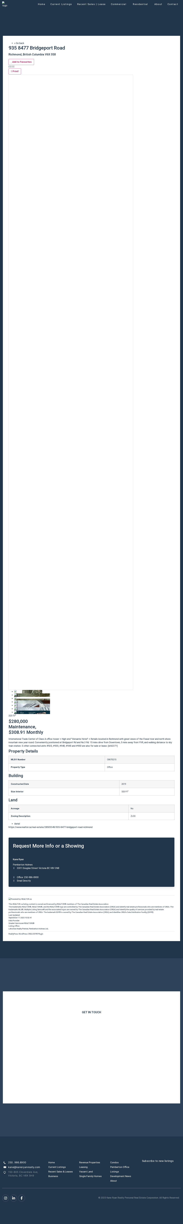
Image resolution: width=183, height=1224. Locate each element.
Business (53, 1176)
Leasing (83, 1167)
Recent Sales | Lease (91, 4)
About (158, 4)
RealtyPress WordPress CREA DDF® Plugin (26, 934)
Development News (120, 1176)
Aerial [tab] (17, 823)
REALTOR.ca (18, 904)
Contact (173, 4)
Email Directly (24, 880)
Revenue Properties (89, 1162)
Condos (114, 1162)
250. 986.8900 (17, 1162)
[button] (119, 4)
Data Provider (14, 921)
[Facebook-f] (21, 1198)
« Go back (19, 43)
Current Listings (61, 4)
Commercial (118, 4)
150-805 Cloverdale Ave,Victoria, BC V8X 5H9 (23, 1174)
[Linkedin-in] (13, 1198)
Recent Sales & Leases (60, 1171)
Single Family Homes (90, 1176)
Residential (140, 4)
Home (41, 4)
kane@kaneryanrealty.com (24, 1167)
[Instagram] (5, 1198)
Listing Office (14, 926)
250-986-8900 (31, 877)
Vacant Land (86, 1171)
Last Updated (14, 915)
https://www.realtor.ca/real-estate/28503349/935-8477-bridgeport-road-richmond (51, 827)
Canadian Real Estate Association (95, 904)
